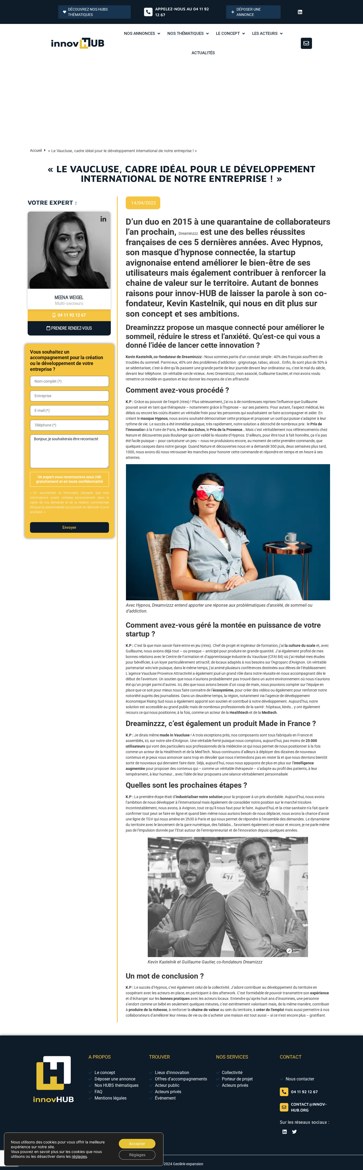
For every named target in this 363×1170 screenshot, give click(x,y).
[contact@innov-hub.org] (284, 1107)
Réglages (137, 1154)
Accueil (36, 150)
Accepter (137, 1143)
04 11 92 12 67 (71, 315)
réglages (79, 1156)
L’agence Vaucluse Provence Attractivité (159, 673)
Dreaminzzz (188, 233)
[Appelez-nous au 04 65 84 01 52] (148, 12)
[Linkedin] (300, 12)
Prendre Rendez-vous (71, 328)
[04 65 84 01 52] (284, 1092)
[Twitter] (294, 1132)
